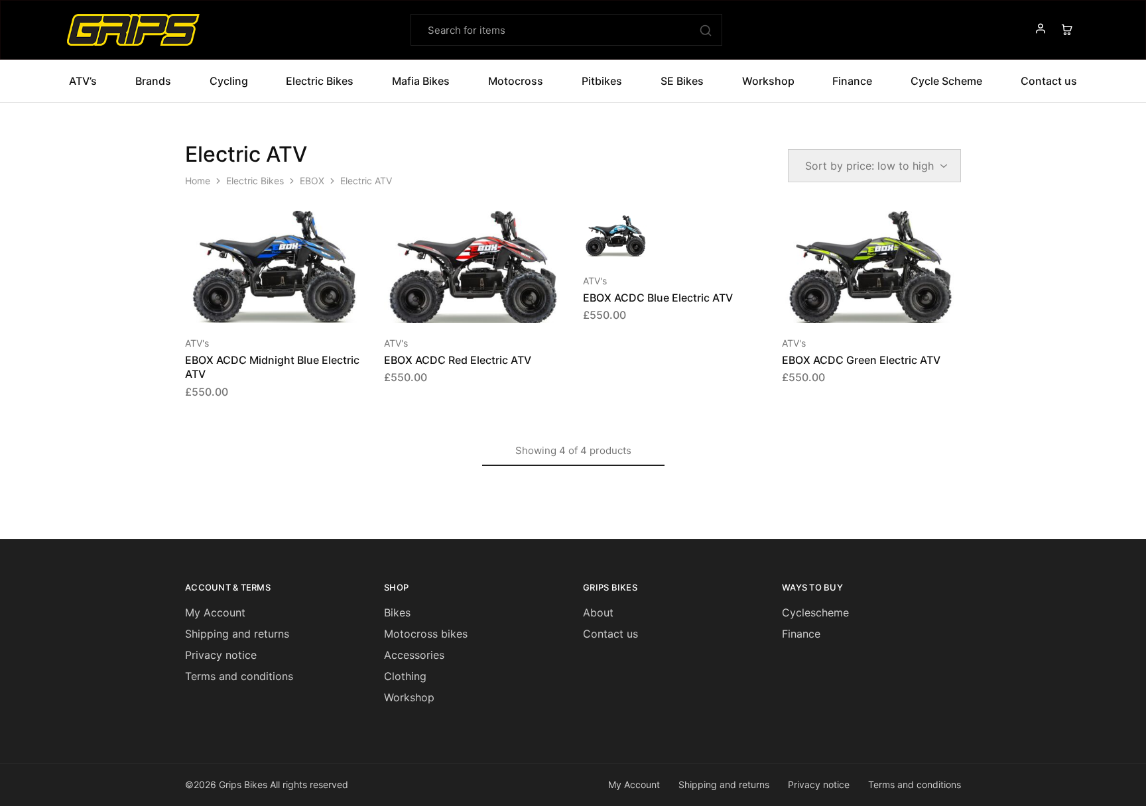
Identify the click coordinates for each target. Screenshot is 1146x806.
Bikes (397, 612)
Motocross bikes (426, 633)
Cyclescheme (815, 612)
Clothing (405, 676)
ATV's (197, 343)
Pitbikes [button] (602, 80)
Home (197, 180)
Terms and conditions (239, 676)
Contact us (610, 633)
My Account (215, 612)
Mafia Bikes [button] (421, 80)
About (598, 612)
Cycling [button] (229, 80)
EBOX (312, 180)
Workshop (768, 80)
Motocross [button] (515, 80)
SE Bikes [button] (682, 80)
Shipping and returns (237, 633)
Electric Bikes (255, 180)
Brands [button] (153, 80)
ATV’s (83, 80)
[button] (258, 303)
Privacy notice (221, 655)
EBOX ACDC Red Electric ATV (457, 360)
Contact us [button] (1049, 80)
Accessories (414, 655)
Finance (852, 80)
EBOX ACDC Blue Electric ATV (658, 297)
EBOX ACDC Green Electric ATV (861, 360)
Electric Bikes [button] (319, 80)
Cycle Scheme (946, 80)
